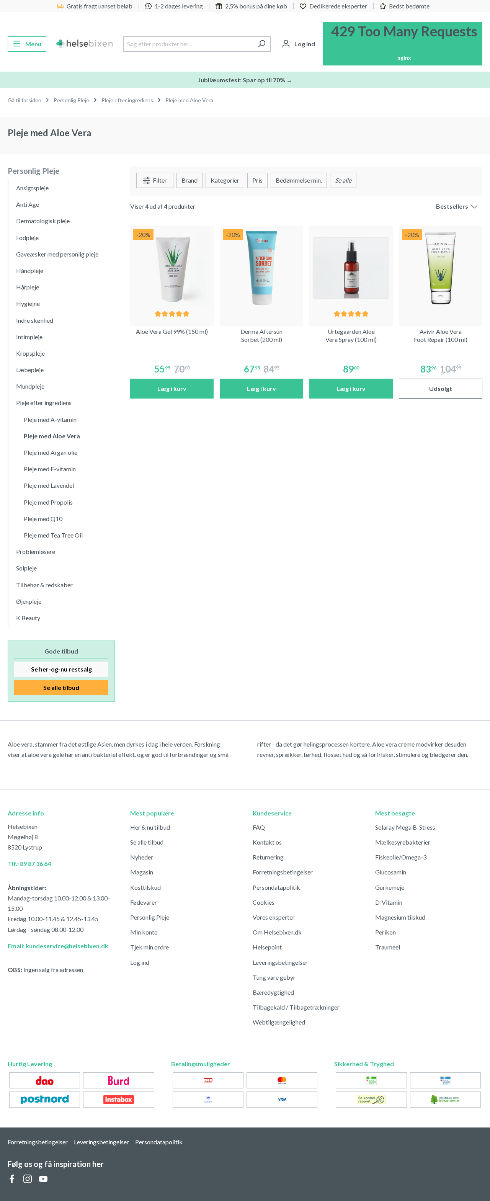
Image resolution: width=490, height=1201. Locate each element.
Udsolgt (440, 388)
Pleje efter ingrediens (44, 402)
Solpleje (26, 568)
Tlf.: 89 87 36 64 (29, 863)
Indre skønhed (34, 320)
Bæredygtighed (273, 992)
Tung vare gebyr (274, 977)
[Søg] (262, 44)
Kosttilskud (145, 887)
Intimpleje (29, 336)
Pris (257, 180)
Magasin (141, 872)
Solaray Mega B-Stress (405, 827)
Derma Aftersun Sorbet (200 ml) (261, 335)
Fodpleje (27, 237)
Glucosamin (390, 872)
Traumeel (387, 947)
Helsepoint (267, 947)
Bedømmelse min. (299, 180)
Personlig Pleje (33, 170)
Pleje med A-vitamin (50, 419)
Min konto (144, 932)
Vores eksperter (274, 917)
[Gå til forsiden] (85, 44)
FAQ (259, 827)
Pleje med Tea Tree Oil (53, 535)
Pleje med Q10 (43, 518)
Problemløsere (35, 551)
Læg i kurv (171, 388)
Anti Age (27, 204)
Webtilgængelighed (279, 1022)
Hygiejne (28, 303)
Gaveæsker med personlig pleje (57, 254)
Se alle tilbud (61, 687)
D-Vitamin (388, 902)
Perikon (385, 932)
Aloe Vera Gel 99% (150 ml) (172, 331)
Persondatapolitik (276, 887)
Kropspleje (30, 353)
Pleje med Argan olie (50, 452)
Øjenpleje (28, 601)
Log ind (139, 962)
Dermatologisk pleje (43, 220)
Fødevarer (143, 902)
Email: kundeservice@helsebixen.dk (58, 945)
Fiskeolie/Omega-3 (400, 857)
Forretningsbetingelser (283, 872)
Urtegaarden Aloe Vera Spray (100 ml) (351, 335)
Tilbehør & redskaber (44, 584)
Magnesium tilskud (400, 917)
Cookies (263, 902)
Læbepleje (30, 369)
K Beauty (28, 617)
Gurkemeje (389, 887)
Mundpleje (30, 386)
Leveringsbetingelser (280, 962)
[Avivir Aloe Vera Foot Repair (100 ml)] (440, 268)
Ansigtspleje (32, 187)
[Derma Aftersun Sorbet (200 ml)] (261, 268)
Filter (159, 180)
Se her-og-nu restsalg (61, 669)
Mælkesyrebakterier (402, 842)
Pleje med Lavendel (49, 485)
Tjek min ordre (149, 947)
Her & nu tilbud (150, 827)
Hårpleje (27, 287)
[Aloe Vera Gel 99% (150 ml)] (172, 268)
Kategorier (225, 180)
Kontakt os (267, 842)
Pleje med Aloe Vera (52, 436)
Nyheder (141, 857)
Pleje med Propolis (48, 502)
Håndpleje (29, 270)
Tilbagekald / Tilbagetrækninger (296, 1007)
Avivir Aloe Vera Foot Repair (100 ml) (440, 335)
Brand (189, 180)
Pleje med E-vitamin (50, 468)
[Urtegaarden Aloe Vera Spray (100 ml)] (351, 268)
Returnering (268, 857)
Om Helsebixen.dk (277, 932)
